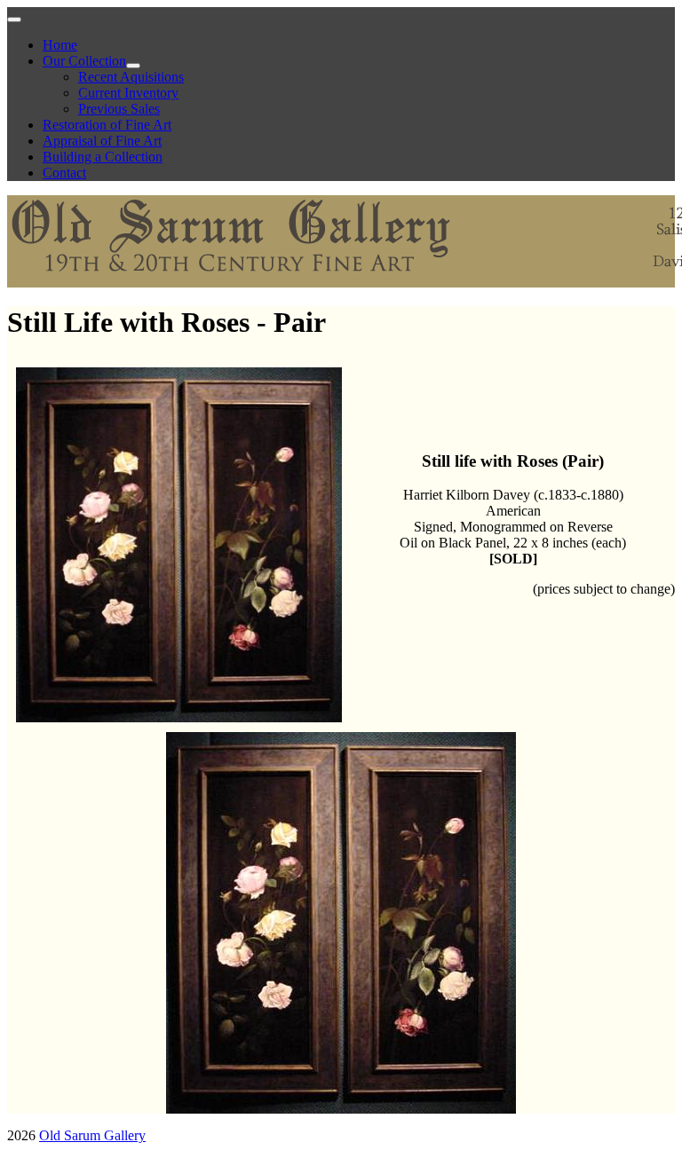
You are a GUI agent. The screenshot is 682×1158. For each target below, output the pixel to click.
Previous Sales (119, 108)
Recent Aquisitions (131, 76)
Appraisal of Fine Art (102, 140)
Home (60, 44)
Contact (64, 172)
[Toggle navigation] (14, 19)
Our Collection (84, 60)
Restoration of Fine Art (107, 124)
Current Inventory (128, 92)
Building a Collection (103, 156)
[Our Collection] (133, 65)
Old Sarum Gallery (92, 1135)
